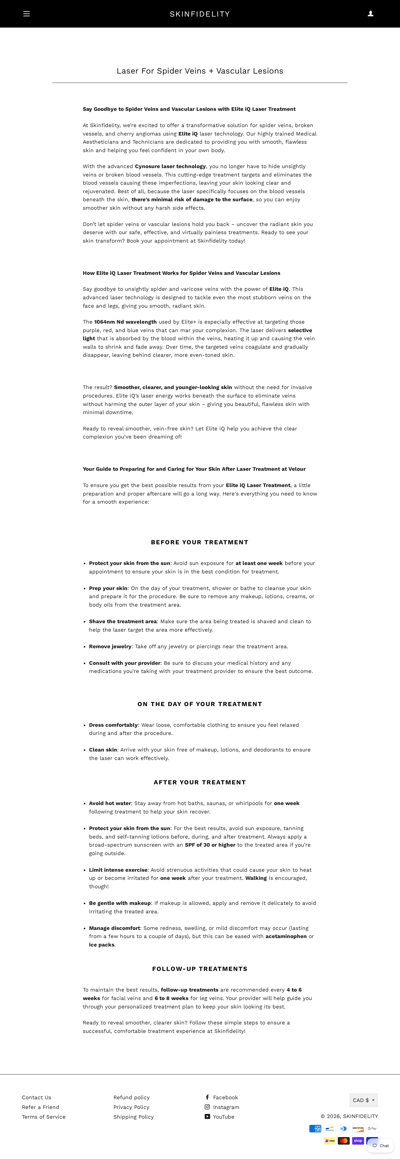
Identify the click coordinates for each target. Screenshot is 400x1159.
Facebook (224, 1097)
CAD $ (361, 1100)
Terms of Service (44, 1117)
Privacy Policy (131, 1107)
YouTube (223, 1117)
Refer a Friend (40, 1107)
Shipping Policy (133, 1117)
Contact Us (36, 1097)
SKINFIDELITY (200, 13)
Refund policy (131, 1097)
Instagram (225, 1107)
